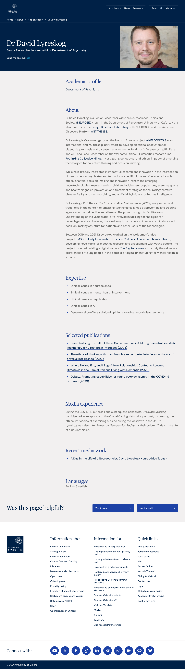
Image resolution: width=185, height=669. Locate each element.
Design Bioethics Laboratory (110, 127)
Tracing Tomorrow (132, 248)
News (127, 8)
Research (138, 8)
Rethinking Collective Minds (83, 158)
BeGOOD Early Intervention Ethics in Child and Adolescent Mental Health (122, 239)
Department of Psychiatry (82, 89)
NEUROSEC (84, 122)
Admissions (115, 8)
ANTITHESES (99, 131)
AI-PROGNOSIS (156, 140)
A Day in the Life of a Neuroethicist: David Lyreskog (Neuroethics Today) (119, 458)
